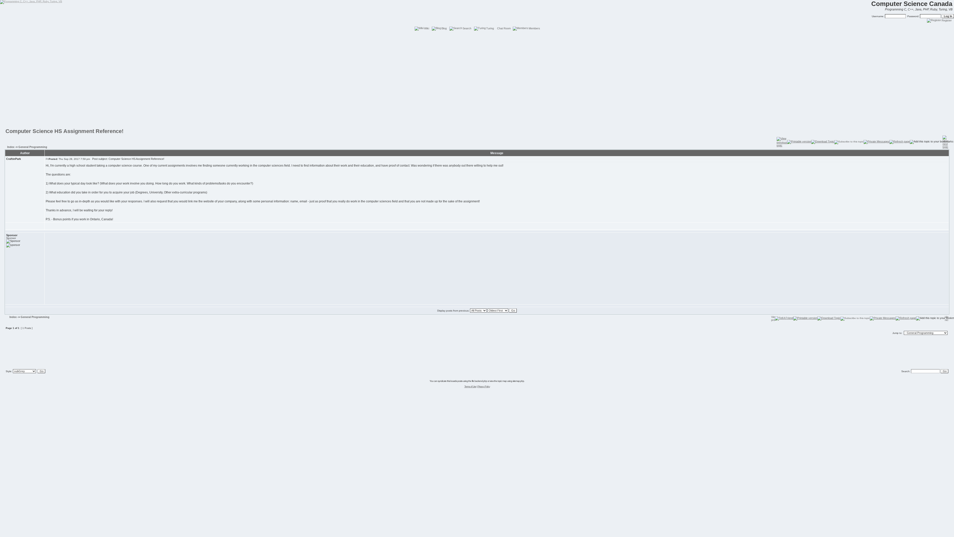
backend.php (481, 381)
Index (10, 146)
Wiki (426, 28)
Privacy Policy (484, 386)
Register (947, 20)
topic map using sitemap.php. (511, 381)
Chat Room (504, 28)
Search (467, 28)
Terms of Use (470, 386)
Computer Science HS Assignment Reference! (64, 131)
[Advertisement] (477, 42)
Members (534, 28)
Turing (490, 28)
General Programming (32, 146)
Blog (444, 28)
